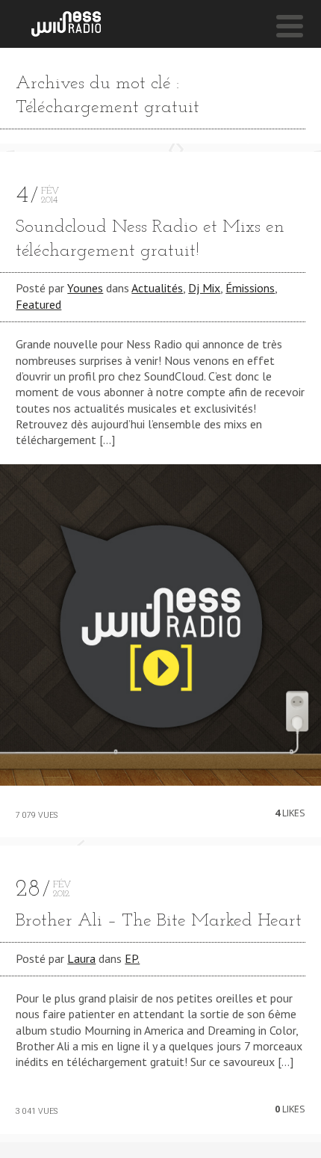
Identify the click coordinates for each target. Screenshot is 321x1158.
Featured (38, 304)
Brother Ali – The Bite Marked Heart (159, 921)
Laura (81, 958)
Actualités (157, 287)
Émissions (250, 287)
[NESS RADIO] (66, 24)
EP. (132, 958)
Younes (85, 287)
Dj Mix (204, 287)
